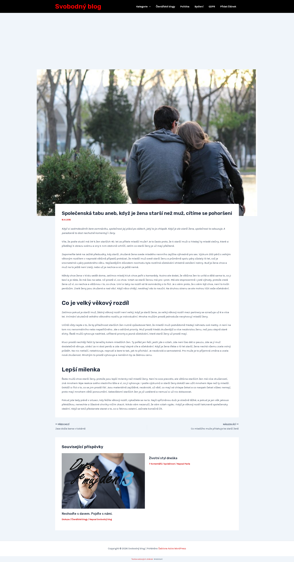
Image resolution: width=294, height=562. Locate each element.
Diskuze (66, 519)
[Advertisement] (147, 36)
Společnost (169, 464)
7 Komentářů (155, 464)
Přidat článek (228, 6)
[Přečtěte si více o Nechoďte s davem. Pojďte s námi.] (103, 480)
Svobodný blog (78, 6)
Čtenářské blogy (165, 6)
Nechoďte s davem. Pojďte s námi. (87, 513)
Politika (184, 6)
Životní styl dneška (163, 458)
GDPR (212, 6)
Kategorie (142, 6)
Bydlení (199, 6)
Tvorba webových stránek (142, 559)
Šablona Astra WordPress (172, 548)
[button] (149, 6)
